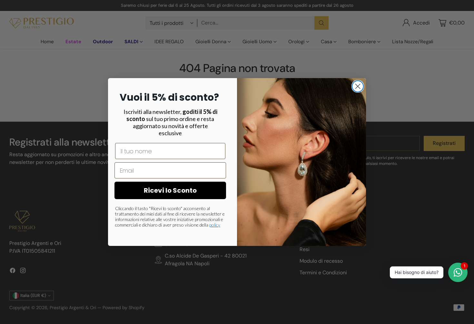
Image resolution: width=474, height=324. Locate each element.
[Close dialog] (357, 86)
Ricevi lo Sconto (170, 190)
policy (214, 225)
